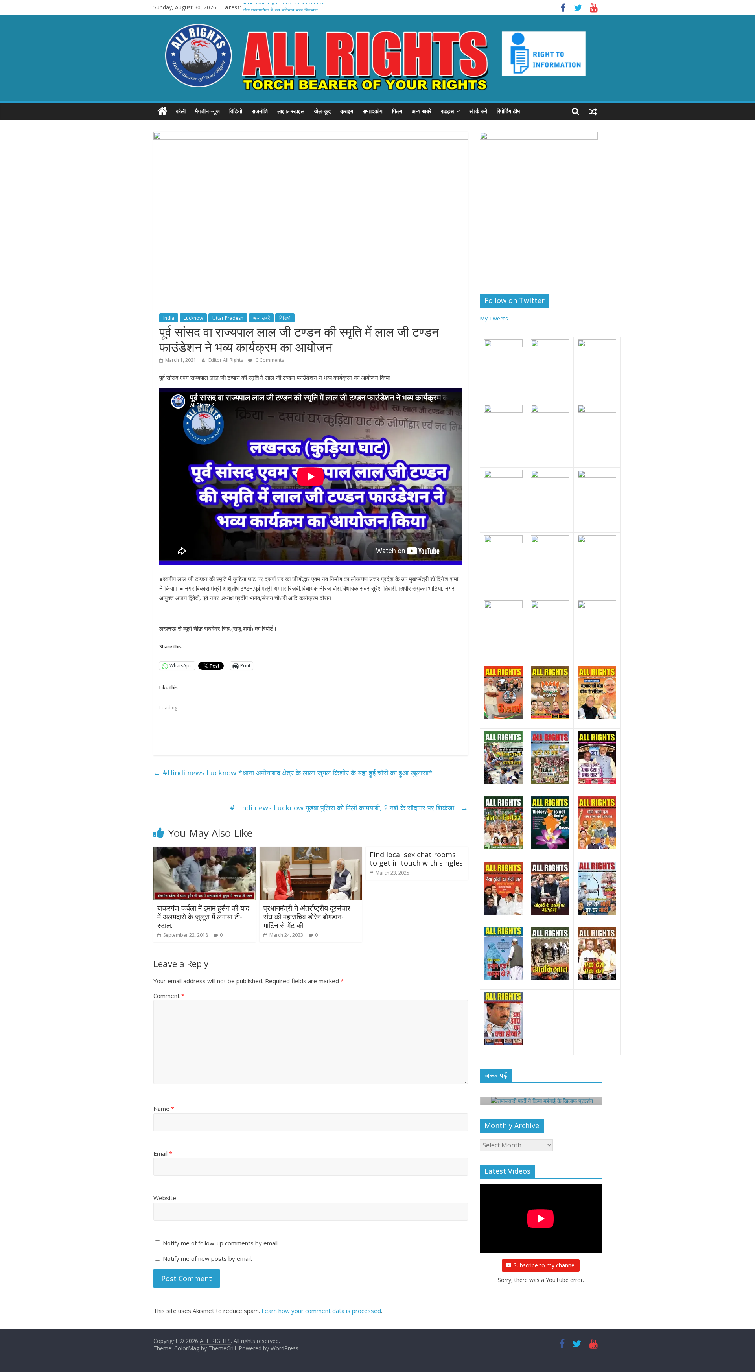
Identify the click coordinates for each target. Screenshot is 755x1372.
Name (163, 1108)
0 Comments (269, 360)
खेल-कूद (322, 111)
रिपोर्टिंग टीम (508, 111)
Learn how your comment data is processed (321, 1311)
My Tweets (494, 318)
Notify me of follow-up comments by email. (221, 1243)
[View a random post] (593, 111)
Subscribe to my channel (545, 1265)
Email (162, 1153)
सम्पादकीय (373, 111)
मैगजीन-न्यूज (207, 111)
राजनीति (260, 111)
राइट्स (447, 111)
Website (164, 1198)
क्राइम (346, 111)
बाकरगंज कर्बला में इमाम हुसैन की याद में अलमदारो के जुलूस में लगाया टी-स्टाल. (203, 916)
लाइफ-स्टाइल (290, 111)
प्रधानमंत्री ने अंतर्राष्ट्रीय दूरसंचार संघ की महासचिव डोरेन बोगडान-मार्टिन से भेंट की (306, 916)
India (168, 318)
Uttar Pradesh (227, 318)
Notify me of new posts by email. (207, 1258)
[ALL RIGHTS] (162, 111)
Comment (168, 996)
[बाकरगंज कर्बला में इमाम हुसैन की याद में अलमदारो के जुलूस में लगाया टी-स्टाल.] (204, 851)
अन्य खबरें (421, 111)
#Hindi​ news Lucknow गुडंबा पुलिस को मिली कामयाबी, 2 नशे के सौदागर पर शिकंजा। (349, 807)
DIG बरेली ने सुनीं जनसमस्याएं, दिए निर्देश (283, 7)
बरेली (181, 111)
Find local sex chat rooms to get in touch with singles (416, 859)
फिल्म (397, 111)
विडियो (235, 111)
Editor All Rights (226, 360)
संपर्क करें (478, 111)
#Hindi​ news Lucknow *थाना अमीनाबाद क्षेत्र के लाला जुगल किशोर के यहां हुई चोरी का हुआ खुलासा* (293, 772)
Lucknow (193, 318)
